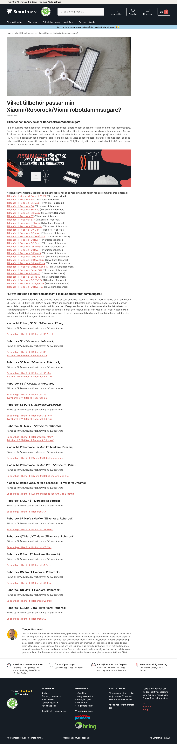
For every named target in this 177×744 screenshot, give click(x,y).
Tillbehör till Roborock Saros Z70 (24, 270)
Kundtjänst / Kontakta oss (54, 711)
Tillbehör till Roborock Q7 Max (23, 229)
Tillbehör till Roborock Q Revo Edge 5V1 (28, 266)
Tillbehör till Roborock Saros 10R (24, 276)
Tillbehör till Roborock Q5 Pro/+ (24, 243)
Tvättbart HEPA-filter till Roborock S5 (27, 355)
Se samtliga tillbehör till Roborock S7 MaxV (30, 529)
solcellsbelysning (107, 27)
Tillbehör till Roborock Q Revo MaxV (26, 256)
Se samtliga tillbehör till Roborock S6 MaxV (30, 436)
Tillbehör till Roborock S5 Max (23, 202)
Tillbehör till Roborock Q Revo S (24, 253)
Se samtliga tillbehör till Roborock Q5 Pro (29, 583)
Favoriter (133, 14)
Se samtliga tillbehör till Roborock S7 (26, 511)
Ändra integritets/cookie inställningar (25, 737)
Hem (9, 33)
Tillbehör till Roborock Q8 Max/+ (24, 246)
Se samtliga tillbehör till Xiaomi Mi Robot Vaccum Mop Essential (40, 493)
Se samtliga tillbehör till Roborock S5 (26, 352)
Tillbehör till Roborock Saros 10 (23, 273)
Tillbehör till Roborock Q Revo (23, 239)
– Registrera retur (84, 705)
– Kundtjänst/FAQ (83, 699)
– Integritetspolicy (84, 696)
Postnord (147, 706)
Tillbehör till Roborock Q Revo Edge (26, 263)
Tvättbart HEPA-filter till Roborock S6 (27, 397)
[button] (164, 12)
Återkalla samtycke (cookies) (77, 737)
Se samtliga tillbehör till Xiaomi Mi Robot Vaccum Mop (35, 458)
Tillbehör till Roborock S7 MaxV (23, 223)
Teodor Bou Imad (32, 629)
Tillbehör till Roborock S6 (20, 206)
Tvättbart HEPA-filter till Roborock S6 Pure (29, 419)
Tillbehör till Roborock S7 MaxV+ (24, 226)
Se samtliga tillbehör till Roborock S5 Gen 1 (30, 334)
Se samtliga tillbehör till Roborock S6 (26, 394)
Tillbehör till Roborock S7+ (21, 219)
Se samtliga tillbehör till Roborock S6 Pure (29, 415)
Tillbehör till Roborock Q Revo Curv (25, 260)
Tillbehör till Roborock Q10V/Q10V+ (25, 283)
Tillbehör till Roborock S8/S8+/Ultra (26, 236)
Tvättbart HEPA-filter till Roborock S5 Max (29, 376)
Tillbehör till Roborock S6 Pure (23, 209)
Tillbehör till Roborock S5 (20, 199)
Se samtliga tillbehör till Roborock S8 (26, 618)
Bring (145, 709)
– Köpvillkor (81, 693)
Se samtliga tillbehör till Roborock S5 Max (29, 373)
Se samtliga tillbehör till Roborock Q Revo (29, 565)
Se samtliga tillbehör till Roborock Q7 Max (29, 547)
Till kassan (147, 14)
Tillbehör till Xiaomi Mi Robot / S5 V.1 (26, 196)
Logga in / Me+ (116, 14)
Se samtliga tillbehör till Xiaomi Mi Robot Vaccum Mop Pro (38, 476)
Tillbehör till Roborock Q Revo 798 (25, 286)
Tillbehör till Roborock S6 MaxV (23, 213)
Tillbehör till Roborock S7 (20, 216)
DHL (144, 703)
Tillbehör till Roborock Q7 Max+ (24, 233)
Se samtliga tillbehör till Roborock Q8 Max (29, 600)
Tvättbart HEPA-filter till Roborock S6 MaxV (30, 440)
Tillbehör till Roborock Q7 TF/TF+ (24, 280)
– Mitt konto (81, 702)
